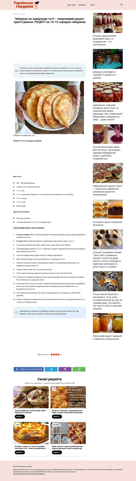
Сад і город (71, 5)
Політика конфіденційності (36, 474)
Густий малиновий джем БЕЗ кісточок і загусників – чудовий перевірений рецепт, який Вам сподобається (107, 153)
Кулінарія (81, 5)
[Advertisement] (49, 46)
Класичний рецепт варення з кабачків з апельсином (107, 337)
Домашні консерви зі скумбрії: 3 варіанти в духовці (104, 75)
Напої (93, 5)
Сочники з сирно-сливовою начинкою (107, 223)
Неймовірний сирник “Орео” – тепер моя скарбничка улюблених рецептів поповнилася (107, 190)
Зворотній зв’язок (19, 474)
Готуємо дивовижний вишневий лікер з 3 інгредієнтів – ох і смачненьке (104, 40)
